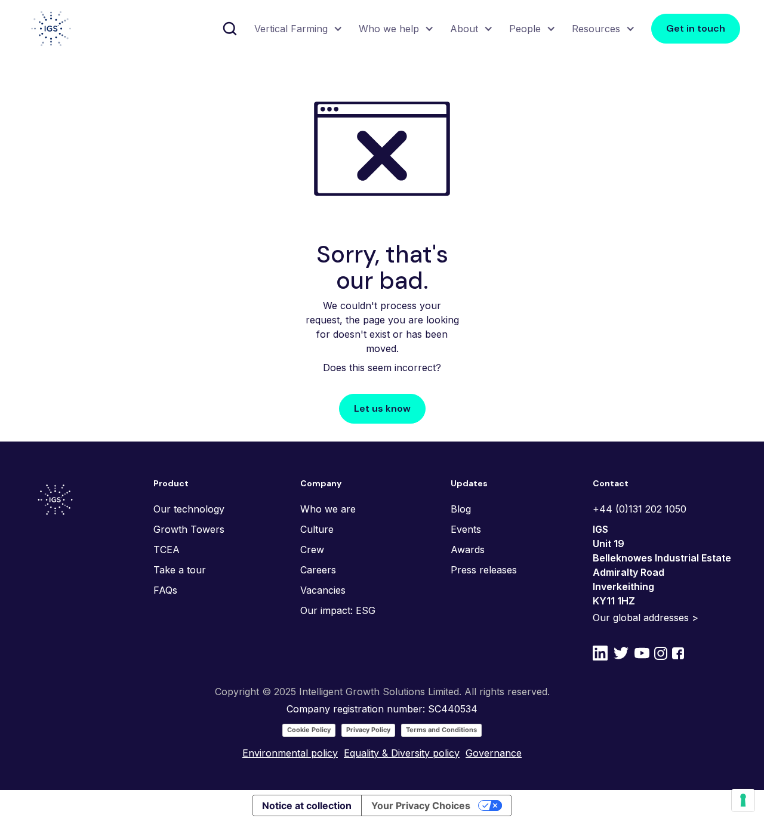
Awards (468, 549)
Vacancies (323, 590)
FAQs (165, 590)
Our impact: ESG (337, 610)
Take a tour (179, 570)
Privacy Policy (368, 730)
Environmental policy (290, 753)
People (525, 29)
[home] (51, 29)
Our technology (188, 509)
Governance (494, 753)
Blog (461, 509)
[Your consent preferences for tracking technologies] (743, 800)
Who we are (328, 509)
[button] (297, 28)
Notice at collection (307, 805)
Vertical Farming (291, 29)
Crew (312, 549)
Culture (317, 529)
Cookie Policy (309, 730)
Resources (596, 29)
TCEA (166, 549)
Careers (318, 570)
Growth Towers (188, 529)
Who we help (389, 29)
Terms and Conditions (441, 730)
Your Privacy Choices (420, 805)
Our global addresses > (645, 618)
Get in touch (695, 28)
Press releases (484, 570)
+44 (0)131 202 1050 (639, 509)
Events (466, 529)
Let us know (382, 408)
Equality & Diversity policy (402, 753)
